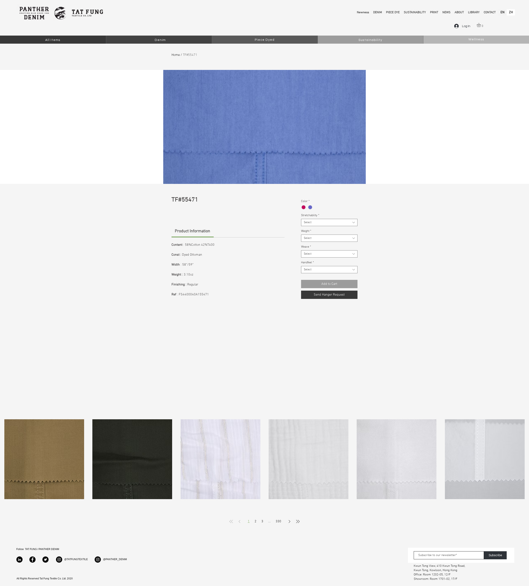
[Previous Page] (239, 521)
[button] (481, 25)
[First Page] (231, 521)
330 (278, 521)
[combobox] (329, 222)
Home (176, 55)
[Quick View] (44, 459)
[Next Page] (289, 521)
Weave (306, 247)
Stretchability (310, 215)
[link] (192, 231)
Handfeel (307, 262)
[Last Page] (297, 521)
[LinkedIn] (19, 559)
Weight (306, 231)
